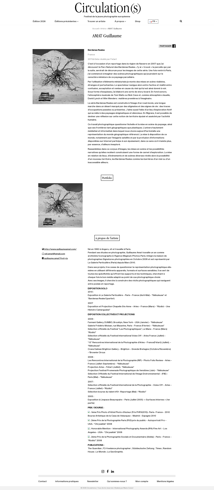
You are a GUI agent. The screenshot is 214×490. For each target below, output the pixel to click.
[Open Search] (181, 21)
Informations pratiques (67, 481)
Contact (42, 481)
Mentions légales (165, 481)
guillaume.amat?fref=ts (56, 258)
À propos (119, 21)
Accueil (95, 29)
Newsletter (92, 481)
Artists (103, 29)
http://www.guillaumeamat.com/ (60, 249)
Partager (165, 46)
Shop (137, 21)
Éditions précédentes (65, 21)
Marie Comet (128, 488)
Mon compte (141, 481)
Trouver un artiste (96, 21)
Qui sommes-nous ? (117, 481)
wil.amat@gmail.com (54, 254)
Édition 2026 (39, 21)
